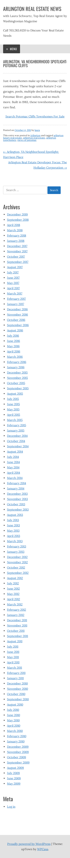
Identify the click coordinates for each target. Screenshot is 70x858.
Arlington (35, 135)
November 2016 (17, 314)
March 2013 (15, 541)
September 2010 (18, 699)
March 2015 (15, 420)
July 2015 (13, 399)
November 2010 (17, 689)
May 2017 (13, 283)
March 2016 (15, 357)
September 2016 (18, 325)
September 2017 (17, 262)
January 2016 (15, 367)
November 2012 (17, 562)
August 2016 (15, 330)
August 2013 (15, 515)
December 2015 (17, 372)
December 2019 (17, 214)
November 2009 (18, 752)
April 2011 (13, 662)
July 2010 (13, 710)
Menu (13, 49)
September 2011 (17, 636)
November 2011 (17, 625)
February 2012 (16, 609)
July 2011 (12, 646)
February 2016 (16, 362)
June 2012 (13, 588)
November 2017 (17, 251)
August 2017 (15, 267)
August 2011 (14, 641)
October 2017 (16, 256)
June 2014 (13, 462)
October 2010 (16, 694)
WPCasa (42, 849)
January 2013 (15, 552)
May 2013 (13, 530)
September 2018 (18, 220)
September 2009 (18, 762)
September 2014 (18, 446)
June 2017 (13, 277)
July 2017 (13, 272)
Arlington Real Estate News (32, 8)
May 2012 (13, 594)
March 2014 (15, 478)
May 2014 (13, 467)
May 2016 (13, 346)
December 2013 (17, 494)
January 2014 (15, 488)
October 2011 (15, 631)
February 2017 (16, 299)
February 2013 (16, 546)
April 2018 (13, 225)
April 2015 (13, 415)
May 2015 (13, 409)
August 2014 (15, 451)
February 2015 (16, 425)
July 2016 (13, 335)
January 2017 (15, 304)
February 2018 (16, 235)
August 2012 (15, 578)
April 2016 (13, 351)
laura (37, 130)
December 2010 (17, 683)
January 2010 (15, 741)
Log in (11, 806)
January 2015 (15, 430)
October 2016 (16, 320)
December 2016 (17, 309)
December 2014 (17, 436)
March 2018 (15, 230)
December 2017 (17, 246)
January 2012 (15, 615)
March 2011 (14, 667)
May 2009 (13, 783)
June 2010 (13, 715)
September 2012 (18, 573)
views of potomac (26, 140)
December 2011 (17, 620)
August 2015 (15, 393)
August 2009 (15, 768)
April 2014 (13, 472)
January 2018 (15, 241)
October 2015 (16, 383)
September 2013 (18, 509)
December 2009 (18, 747)
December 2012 (17, 557)
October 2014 (16, 441)
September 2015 (18, 388)
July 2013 (13, 520)
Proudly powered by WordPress (29, 844)
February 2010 (16, 736)
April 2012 (13, 599)
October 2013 (16, 504)
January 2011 (15, 678)
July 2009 (13, 773)
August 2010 (15, 704)
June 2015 (13, 404)
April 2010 (13, 725)
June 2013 (13, 525)
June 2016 (13, 341)
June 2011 (13, 652)
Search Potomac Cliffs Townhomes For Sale (35, 116)
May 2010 (13, 720)
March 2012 (15, 604)
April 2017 (13, 288)
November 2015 (17, 378)
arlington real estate (34, 137)
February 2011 (16, 673)
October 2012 (16, 567)
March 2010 (15, 731)
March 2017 (14, 293)
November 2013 (17, 499)
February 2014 (16, 483)
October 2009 (16, 757)
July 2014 (13, 457)
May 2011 (13, 657)
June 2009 (14, 778)
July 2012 (13, 583)
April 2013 (13, 536)
